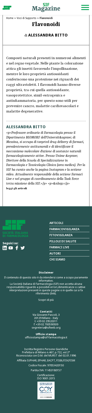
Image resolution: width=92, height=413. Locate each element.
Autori (55, 253)
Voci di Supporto (26, 18)
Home (9, 18)
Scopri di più (46, 300)
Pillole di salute (62, 241)
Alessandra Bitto (48, 35)
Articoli (56, 223)
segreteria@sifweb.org (46, 327)
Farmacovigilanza (64, 229)
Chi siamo (57, 259)
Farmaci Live (59, 247)
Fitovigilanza (61, 235)
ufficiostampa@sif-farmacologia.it (46, 337)
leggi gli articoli (16, 188)
